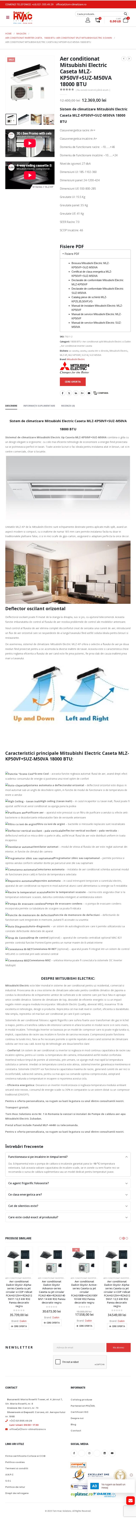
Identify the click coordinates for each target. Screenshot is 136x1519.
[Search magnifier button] (125, 13)
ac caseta (74, 350)
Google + (82, 393)
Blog (73, 1424)
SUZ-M (85, 355)
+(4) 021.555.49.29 (42, 4)
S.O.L (8, 1480)
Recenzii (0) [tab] (68, 405)
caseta (83, 350)
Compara (102, 393)
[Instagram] (89, 1453)
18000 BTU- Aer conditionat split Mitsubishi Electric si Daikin (100, 341)
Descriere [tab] (11, 405)
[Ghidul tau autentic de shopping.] (78, 1462)
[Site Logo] (23, 17)
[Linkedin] (104, 1453)
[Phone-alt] (97, 1453)
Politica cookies (15, 1462)
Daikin (23, 1321)
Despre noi (77, 1418)
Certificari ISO (79, 1412)
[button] (9, 83)
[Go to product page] (19, 1260)
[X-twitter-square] (81, 1453)
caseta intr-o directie (97, 350)
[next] (129, 58)
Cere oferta (20, 1326)
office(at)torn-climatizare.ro (71, 4)
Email (89, 393)
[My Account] (87, 20)
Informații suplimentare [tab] (39, 405)
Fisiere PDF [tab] (72, 254)
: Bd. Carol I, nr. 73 (22, 1408)
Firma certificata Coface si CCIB (25, 1456)
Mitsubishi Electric (118, 350)
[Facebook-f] (74, 1453)
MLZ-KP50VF (74, 355)
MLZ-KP (63, 355)
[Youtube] (112, 1453)
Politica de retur (15, 1487)
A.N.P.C (9, 1474)
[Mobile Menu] (8, 17)
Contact (76, 1430)
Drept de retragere (17, 1493)
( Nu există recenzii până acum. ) (93, 89)
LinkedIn (76, 393)
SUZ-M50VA (95, 355)
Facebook (63, 393)
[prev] (123, 58)
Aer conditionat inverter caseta (76, 345)
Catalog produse (81, 1399)
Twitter (69, 393)
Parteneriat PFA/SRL (83, 1406)
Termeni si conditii (16, 1468)
